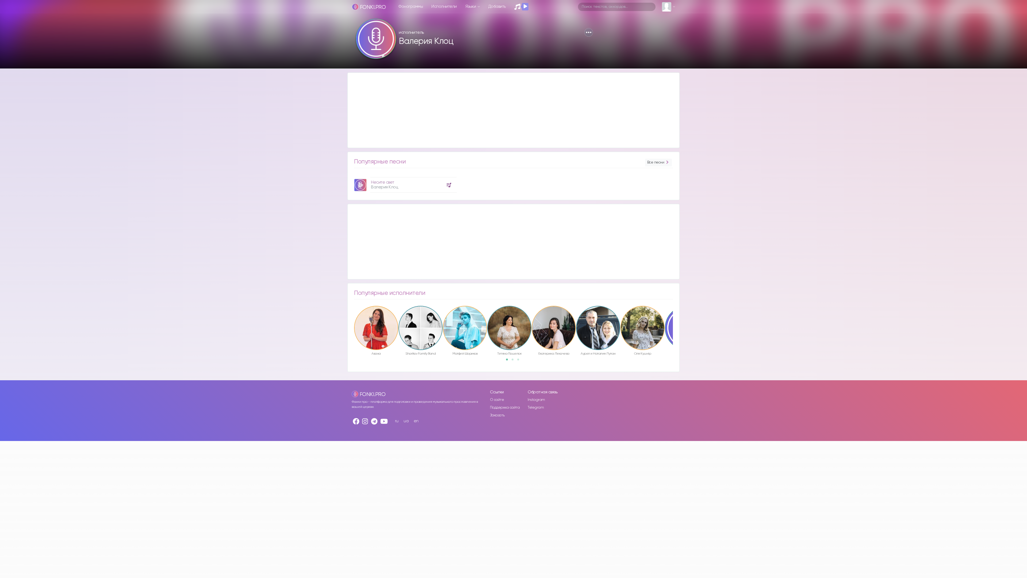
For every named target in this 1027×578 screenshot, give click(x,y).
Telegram (536, 407)
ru (396, 421)
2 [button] (514, 361)
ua (406, 421)
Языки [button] (471, 7)
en (416, 421)
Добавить (497, 7)
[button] (589, 32)
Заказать (497, 415)
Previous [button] (351, 316)
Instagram (536, 400)
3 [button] (520, 361)
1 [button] (508, 361)
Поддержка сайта (505, 407)
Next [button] (675, 316)
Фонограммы (410, 7)
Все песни (655, 162)
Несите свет (382, 182)
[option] (404, 182)
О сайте (497, 400)
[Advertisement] (508, 110)
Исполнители (444, 7)
